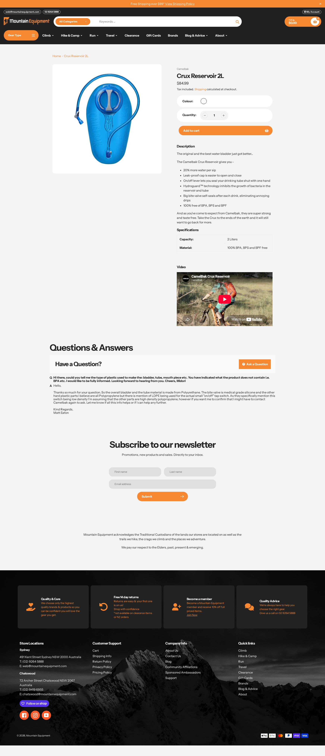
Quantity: (189, 115)
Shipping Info (102, 656)
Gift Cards (245, 678)
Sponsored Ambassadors (183, 672)
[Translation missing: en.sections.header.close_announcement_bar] (320, 4)
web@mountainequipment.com (22, 11)
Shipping (200, 89)
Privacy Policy (102, 667)
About (242, 694)
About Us (171, 650)
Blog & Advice (248, 689)
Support (171, 678)
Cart (96, 650)
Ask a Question (257, 364)
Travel (242, 667)
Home (56, 56)
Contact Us (173, 656)
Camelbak (183, 69)
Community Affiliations (181, 667)
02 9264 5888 (52, 11)
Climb (242, 650)
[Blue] (204, 101)
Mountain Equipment (38, 735)
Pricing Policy (102, 672)
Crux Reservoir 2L (76, 56)
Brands (243, 683)
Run (241, 661)
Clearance (245, 672)
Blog (168, 661)
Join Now (192, 615)
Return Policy (102, 661)
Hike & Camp (247, 656)
